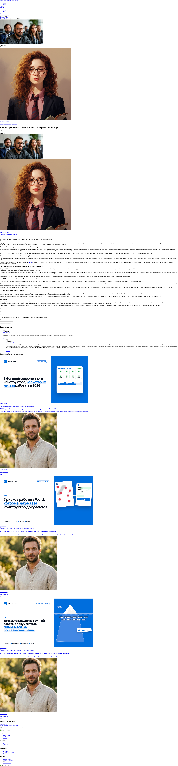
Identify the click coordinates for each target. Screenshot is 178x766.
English (6, 17)
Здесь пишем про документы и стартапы (9, 725)
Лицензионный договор (8, 752)
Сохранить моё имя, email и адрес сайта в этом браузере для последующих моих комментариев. (24, 317)
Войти (1, 7)
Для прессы (5, 744)
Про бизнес (6, 18)
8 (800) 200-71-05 (7, 763)
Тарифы (5, 736)
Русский (2, 17)
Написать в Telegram (5, 13)
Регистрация (6, 7)
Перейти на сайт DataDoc (12, 0)
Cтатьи (4, 3)
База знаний (5, 751)
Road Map (5, 738)
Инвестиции (6, 746)
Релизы (4, 4)
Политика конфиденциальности (10, 753)
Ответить (5, 338)
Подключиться (3, 724)
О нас (4, 743)
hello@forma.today (7, 759)
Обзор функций (6, 735)
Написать (2, 6)
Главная (2, 18)
